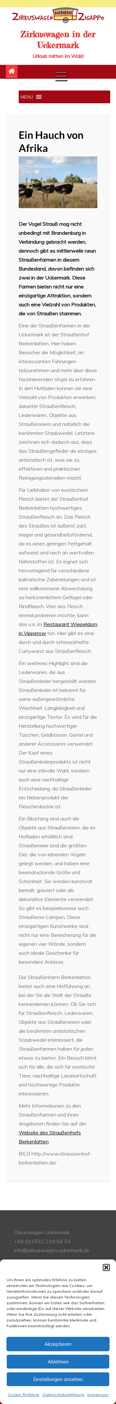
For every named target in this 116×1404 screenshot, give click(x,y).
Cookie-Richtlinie (23, 1394)
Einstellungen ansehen (58, 1379)
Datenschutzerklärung (63, 1394)
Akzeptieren (58, 1344)
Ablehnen (58, 1362)
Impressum (98, 1394)
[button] (106, 1267)
